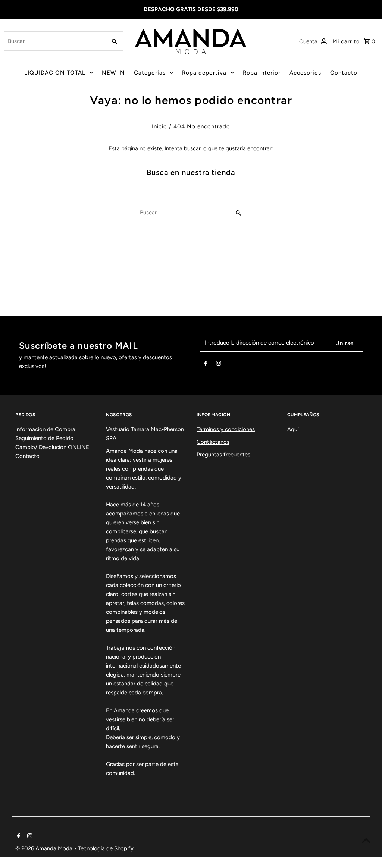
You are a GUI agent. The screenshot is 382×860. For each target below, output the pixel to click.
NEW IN (113, 72)
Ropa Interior (262, 72)
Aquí (292, 429)
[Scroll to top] (366, 840)
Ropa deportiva (204, 72)
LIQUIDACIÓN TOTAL (54, 72)
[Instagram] (218, 364)
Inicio (159, 126)
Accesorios (305, 72)
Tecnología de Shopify (106, 848)
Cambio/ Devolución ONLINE (52, 447)
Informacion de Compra (45, 429)
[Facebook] (205, 364)
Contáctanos (213, 442)
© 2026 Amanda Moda (44, 848)
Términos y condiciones (226, 429)
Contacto (343, 72)
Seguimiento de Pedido (44, 438)
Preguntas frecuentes (223, 454)
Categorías (150, 72)
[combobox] (54, 41)
